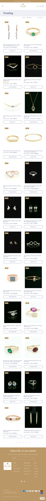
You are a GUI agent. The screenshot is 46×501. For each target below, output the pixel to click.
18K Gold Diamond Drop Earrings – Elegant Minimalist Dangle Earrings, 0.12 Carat (11, 45)
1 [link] (16, 442)
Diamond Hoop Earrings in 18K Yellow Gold (32, 430)
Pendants (36, 471)
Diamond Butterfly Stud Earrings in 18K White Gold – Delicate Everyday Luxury (33, 221)
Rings (35, 465)
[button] (2, 6)
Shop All (36, 476)
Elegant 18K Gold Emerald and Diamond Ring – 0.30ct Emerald (33, 45)
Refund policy (16, 471)
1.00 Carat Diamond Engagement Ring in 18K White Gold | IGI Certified (32, 186)
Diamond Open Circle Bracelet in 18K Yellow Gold (32, 80)
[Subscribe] (33, 458)
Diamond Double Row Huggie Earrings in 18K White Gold (12, 221)
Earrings (36, 468)
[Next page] (29, 442)
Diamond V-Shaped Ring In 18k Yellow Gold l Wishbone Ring (12, 80)
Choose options (33, 50)
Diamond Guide (27, 465)
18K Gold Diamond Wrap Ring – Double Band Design (12, 326)
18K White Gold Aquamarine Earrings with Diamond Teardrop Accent (11, 396)
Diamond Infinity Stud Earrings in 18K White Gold (32, 256)
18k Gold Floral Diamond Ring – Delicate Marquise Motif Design (32, 396)
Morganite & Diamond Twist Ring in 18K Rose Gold (12, 186)
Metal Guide (26, 468)
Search (15, 465)
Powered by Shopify (16, 496)
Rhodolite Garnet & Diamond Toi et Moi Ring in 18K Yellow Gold (33, 326)
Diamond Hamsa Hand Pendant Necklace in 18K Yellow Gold (33, 116)
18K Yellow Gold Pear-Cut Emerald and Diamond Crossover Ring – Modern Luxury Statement (12, 361)
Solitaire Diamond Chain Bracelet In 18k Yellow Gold (12, 116)
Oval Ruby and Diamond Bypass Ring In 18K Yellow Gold (32, 361)
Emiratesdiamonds (9, 496)
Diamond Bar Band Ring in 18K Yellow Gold (11, 150)
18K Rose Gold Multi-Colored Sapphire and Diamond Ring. (11, 431)
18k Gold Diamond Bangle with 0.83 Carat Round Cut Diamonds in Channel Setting (33, 151)
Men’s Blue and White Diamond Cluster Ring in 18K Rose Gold (12, 291)
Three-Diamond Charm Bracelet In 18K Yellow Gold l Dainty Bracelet (33, 291)
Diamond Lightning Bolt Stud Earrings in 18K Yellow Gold (12, 256)
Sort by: (23, 17)
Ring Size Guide (27, 471)
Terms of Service (16, 468)
